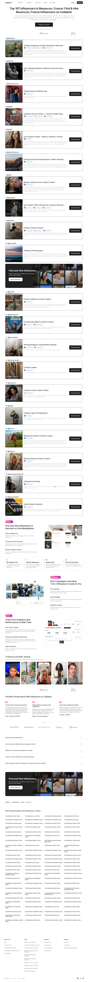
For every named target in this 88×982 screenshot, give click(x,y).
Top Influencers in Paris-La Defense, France (14, 846)
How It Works (67, 945)
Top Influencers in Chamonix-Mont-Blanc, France (53, 841)
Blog (5, 942)
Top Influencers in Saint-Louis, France (73, 893)
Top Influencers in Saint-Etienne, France (71, 846)
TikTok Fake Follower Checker (31, 947)
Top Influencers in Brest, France (52, 869)
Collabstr (7, 802)
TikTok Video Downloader (30, 971)
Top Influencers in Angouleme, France (53, 862)
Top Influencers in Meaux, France (52, 883)
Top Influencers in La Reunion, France (73, 878)
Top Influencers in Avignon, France (33, 831)
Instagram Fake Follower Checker (32, 945)
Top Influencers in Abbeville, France (72, 901)
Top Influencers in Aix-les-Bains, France (13, 907)
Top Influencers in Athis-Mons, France (53, 920)
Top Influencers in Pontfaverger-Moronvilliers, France (72, 888)
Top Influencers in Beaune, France (53, 866)
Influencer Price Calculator (30, 942)
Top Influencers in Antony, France (72, 911)
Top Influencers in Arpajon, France (72, 915)
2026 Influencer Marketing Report (12, 950)
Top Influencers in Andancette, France (34, 911)
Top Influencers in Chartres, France (33, 873)
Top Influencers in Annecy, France (13, 831)
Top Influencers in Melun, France (71, 883)
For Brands (28, 2)
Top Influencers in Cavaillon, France (72, 869)
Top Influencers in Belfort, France (33, 840)
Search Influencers (15, 279)
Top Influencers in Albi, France (32, 862)
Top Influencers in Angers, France (72, 831)
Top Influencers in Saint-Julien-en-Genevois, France (53, 893)
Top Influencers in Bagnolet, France (72, 835)
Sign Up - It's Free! (44, 24)
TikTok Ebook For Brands (10, 947)
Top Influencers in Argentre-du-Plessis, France (12, 915)
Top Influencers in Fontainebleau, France (32, 879)
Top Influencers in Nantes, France (52, 823)
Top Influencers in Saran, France (32, 898)
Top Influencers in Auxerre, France (13, 866)
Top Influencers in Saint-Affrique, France (32, 893)
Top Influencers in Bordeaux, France (13, 819)
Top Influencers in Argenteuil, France (33, 850)
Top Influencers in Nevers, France (33, 888)
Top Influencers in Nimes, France (52, 888)
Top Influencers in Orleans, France (72, 823)
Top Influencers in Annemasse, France (54, 911)
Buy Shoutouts (47, 950)
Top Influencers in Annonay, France (13, 850)
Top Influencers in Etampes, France (53, 855)
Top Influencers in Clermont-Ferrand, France (73, 851)
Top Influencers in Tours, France (52, 835)
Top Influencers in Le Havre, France (72, 855)
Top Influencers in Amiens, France (13, 911)
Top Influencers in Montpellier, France (34, 819)
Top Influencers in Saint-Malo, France (14, 898)
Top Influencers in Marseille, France (53, 819)
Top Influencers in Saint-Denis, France (53, 858)
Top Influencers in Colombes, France (73, 873)
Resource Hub (7, 945)
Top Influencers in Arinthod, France (33, 915)
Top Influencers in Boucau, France (33, 869)
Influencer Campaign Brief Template (30, 959)
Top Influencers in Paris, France (12, 816)
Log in (73, 2)
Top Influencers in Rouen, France (72, 827)
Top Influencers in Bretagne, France (53, 850)
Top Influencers (15, 802)
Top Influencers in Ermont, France (33, 855)
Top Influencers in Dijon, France (12, 855)
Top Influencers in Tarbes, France (52, 898)
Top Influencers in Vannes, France (33, 901)
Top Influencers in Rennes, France (53, 827)
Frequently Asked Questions (70, 947)
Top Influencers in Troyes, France (72, 898)
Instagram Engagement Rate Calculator (31, 951)
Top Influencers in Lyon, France (32, 816)
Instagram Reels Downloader (31, 968)
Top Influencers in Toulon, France (72, 858)
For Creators (52, 2)
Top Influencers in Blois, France (12, 869)
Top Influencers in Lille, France (71, 819)
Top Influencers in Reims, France (52, 845)
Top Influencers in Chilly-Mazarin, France (52, 874)
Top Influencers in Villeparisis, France (53, 901)
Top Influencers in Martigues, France (33, 883)
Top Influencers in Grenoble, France (13, 835)
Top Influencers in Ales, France (52, 906)
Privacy (14, 978)
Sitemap (23, 978)
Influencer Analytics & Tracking (31, 965)
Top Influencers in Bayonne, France (13, 840)
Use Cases (37, 2)
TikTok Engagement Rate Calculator (30, 955)
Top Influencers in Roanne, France (33, 858)
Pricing (45, 2)
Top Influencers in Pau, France (32, 845)
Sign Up (80, 2)
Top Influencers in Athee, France (32, 920)
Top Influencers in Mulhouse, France (13, 888)
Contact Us (66, 942)
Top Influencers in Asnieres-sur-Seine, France (14, 920)
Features (20, 2)
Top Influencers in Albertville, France (33, 906)
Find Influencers (47, 942)
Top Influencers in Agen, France (12, 862)
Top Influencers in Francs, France (52, 878)
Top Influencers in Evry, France (12, 878)
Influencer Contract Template (31, 962)
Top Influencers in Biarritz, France (72, 866)
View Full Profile (75, 48)
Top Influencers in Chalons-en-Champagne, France (12, 874)
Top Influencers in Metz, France (52, 831)
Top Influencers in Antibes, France (72, 862)
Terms (18, 978)
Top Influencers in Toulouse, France (53, 816)
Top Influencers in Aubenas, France (72, 920)
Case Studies (7, 953)
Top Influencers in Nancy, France (32, 827)
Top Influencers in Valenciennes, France (12, 902)
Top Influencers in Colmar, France (72, 840)
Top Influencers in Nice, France (71, 816)
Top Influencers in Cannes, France (13, 823)
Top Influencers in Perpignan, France (13, 858)
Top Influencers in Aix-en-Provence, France (13, 827)
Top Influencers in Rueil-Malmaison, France (13, 893)
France (23, 802)
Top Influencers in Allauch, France (72, 906)
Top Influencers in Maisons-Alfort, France (13, 884)
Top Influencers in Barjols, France (32, 866)
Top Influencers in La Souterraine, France (33, 836)
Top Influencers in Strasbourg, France (34, 823)
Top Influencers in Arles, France (52, 915)
